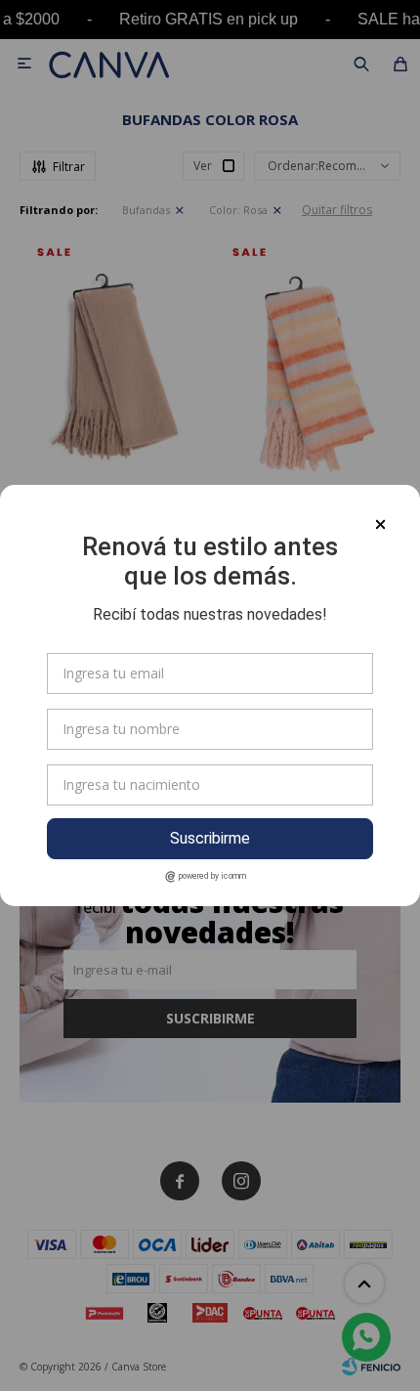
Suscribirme (210, 838)
